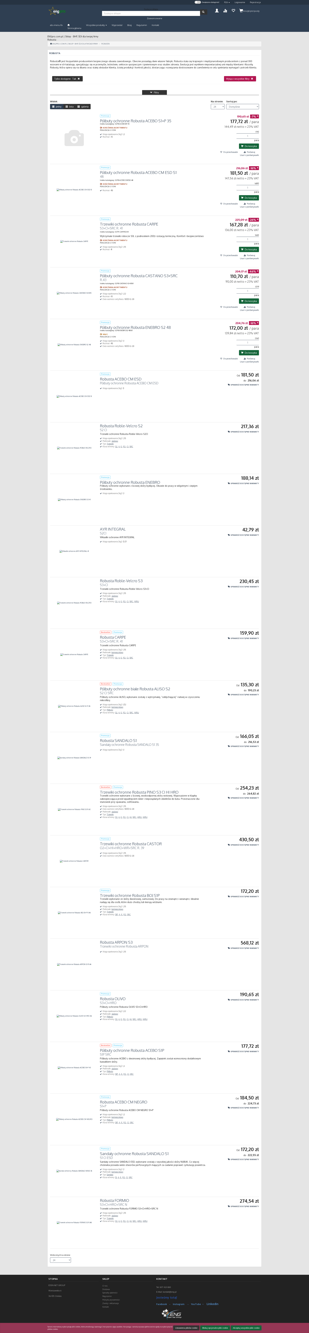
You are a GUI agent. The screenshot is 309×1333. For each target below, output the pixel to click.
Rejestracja (255, 2)
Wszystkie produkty (95, 25)
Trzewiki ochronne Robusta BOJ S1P (130, 895)
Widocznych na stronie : (60, 1255)
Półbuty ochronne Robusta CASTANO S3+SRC (139, 275)
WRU (136, 601)
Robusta (105, 44)
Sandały (110, 1174)
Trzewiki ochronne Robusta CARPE (129, 224)
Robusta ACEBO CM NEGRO (123, 1101)
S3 (116, 601)
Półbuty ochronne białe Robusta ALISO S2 (135, 688)
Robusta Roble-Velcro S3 (121, 580)
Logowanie (240, 2)
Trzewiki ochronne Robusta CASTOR (131, 843)
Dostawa (106, 1289)
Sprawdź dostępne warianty (244, 385)
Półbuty (110, 710)
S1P (116, 914)
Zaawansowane (154, 18)
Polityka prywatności (111, 1300)
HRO (139, 817)
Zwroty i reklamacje (110, 1303)
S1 (116, 1177)
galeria (85, 106)
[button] (227, 2)
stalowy (115, 441)
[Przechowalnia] (233, 10)
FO (124, 446)
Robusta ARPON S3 (116, 942)
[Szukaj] (203, 12)
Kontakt (105, 1307)
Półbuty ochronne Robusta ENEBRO (130, 482)
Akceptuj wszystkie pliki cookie (246, 1328)
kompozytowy (117, 652)
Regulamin (107, 1296)
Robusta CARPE (113, 637)
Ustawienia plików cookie (186, 1328)
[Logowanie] (217, 10)
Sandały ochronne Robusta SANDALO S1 (134, 1153)
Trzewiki (110, 444)
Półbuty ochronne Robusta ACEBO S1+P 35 (135, 120)
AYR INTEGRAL (113, 529)
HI (131, 817)
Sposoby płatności (109, 1292)
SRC (131, 446)
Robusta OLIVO (113, 998)
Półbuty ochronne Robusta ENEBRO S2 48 (135, 327)
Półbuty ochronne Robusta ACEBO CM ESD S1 (138, 172)
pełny (58, 106)
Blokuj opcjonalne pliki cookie (215, 1328)
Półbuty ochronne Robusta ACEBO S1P (132, 1050)
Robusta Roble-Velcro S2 (121, 425)
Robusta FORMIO (114, 1200)
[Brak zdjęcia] (74, 138)
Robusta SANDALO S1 (118, 740)
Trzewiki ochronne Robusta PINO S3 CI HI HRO (139, 792)
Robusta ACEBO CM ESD (120, 378)
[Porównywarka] (225, 10)
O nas (105, 1286)
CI (128, 446)
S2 (116, 446)
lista (71, 106)
